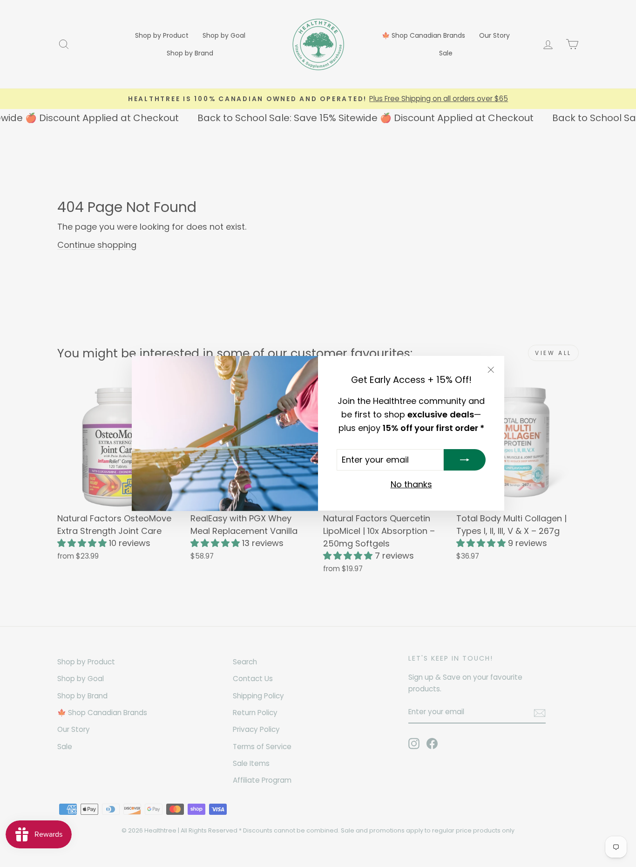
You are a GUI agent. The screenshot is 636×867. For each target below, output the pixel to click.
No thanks (411, 485)
